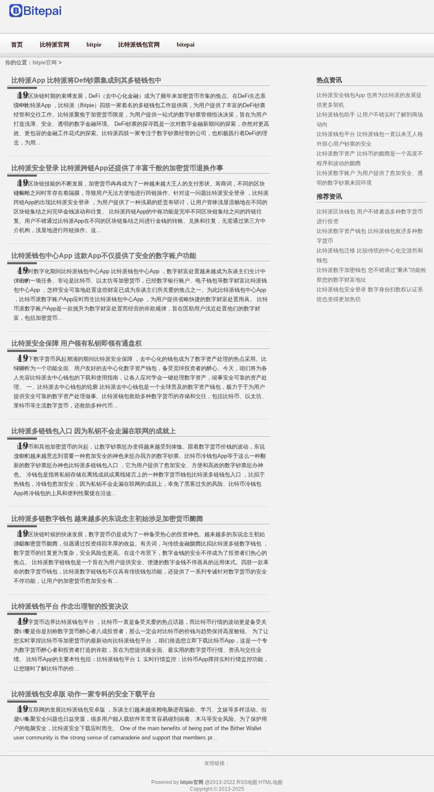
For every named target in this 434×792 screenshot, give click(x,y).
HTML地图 (271, 782)
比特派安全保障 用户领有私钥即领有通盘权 (76, 343)
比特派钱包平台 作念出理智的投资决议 (69, 606)
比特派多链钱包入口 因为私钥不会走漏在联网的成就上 (93, 431)
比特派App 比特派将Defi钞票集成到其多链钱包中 (86, 80)
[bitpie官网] (35, 19)
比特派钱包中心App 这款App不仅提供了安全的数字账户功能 (103, 255)
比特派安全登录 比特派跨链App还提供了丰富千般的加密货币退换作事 (117, 168)
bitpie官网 (45, 62)
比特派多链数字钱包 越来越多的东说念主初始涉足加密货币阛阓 (107, 518)
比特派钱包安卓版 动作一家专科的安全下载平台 (83, 694)
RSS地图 (246, 782)
